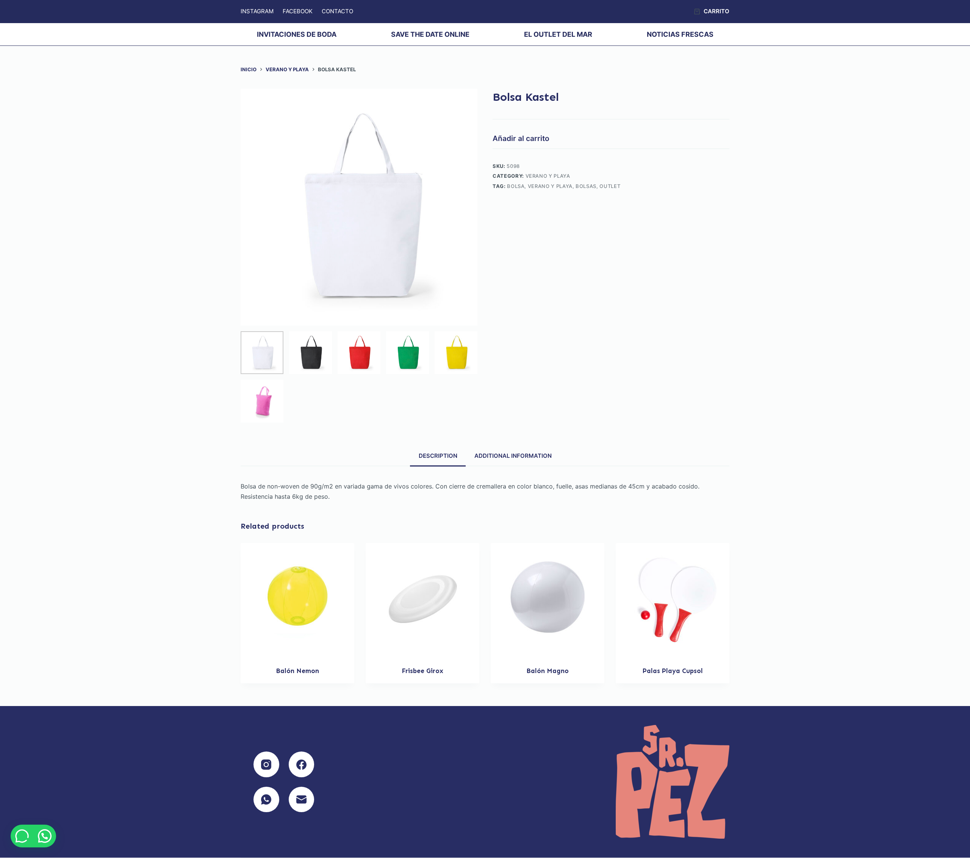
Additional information (513, 455)
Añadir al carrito (521, 138)
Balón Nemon (297, 671)
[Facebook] (301, 764)
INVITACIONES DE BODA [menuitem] (296, 34)
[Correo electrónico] (301, 800)
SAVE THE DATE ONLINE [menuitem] (430, 34)
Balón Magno (547, 671)
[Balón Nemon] (297, 600)
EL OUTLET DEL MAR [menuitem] (558, 34)
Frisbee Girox (422, 671)
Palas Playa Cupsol (673, 671)
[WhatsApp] (266, 800)
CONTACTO (337, 11)
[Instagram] (266, 764)
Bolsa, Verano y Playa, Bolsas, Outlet (563, 186)
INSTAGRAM (257, 11)
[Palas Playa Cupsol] (672, 600)
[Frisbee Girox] (422, 600)
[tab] (438, 455)
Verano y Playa (548, 176)
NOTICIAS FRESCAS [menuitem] (680, 34)
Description (438, 455)
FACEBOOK (298, 11)
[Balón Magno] (547, 600)
